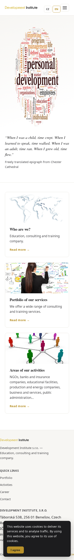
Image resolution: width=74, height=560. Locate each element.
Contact (5, 499)
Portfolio (6, 478)
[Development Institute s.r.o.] (21, 7)
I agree (15, 550)
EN (56, 9)
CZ (47, 9)
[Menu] (64, 8)
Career (4, 492)
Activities (6, 485)
